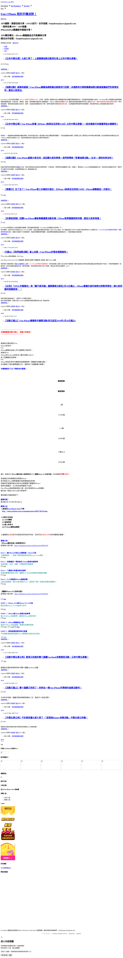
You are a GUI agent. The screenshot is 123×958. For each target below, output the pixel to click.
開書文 (19, 167)
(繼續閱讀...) (4, 69)
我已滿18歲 (4, 955)
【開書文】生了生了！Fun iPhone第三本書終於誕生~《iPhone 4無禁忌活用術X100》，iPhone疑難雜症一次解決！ (58, 189)
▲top (2, 79)
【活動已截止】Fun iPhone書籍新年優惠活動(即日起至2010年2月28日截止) (40, 320)
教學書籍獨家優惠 (17, 76)
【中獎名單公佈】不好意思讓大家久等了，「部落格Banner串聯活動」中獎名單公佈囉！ (46, 717)
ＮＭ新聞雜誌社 (6, 868)
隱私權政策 (72, 933)
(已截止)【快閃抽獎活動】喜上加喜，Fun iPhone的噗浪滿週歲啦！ (36, 252)
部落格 (6, 48)
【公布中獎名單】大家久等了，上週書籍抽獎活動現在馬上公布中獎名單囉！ (41, 58)
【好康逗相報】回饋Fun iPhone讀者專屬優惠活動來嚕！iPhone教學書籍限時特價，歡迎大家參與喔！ (52, 218)
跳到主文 (3, 19)
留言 (17, 73)
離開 (10, 955)
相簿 (5, 46)
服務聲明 (78, 933)
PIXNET (48, 933)
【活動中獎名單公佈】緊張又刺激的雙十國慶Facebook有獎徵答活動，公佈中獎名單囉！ (46, 657)
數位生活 (15, 43)
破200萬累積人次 (21, 264)
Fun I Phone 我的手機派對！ (19, 14)
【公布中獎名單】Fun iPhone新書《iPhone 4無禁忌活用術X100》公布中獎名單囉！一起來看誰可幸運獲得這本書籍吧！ (61, 124)
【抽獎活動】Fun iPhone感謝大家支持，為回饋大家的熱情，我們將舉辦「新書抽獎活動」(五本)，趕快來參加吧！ (59, 158)
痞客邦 (13, 73)
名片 (5, 51)
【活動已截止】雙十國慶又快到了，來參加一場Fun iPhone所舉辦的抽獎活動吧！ (43, 688)
